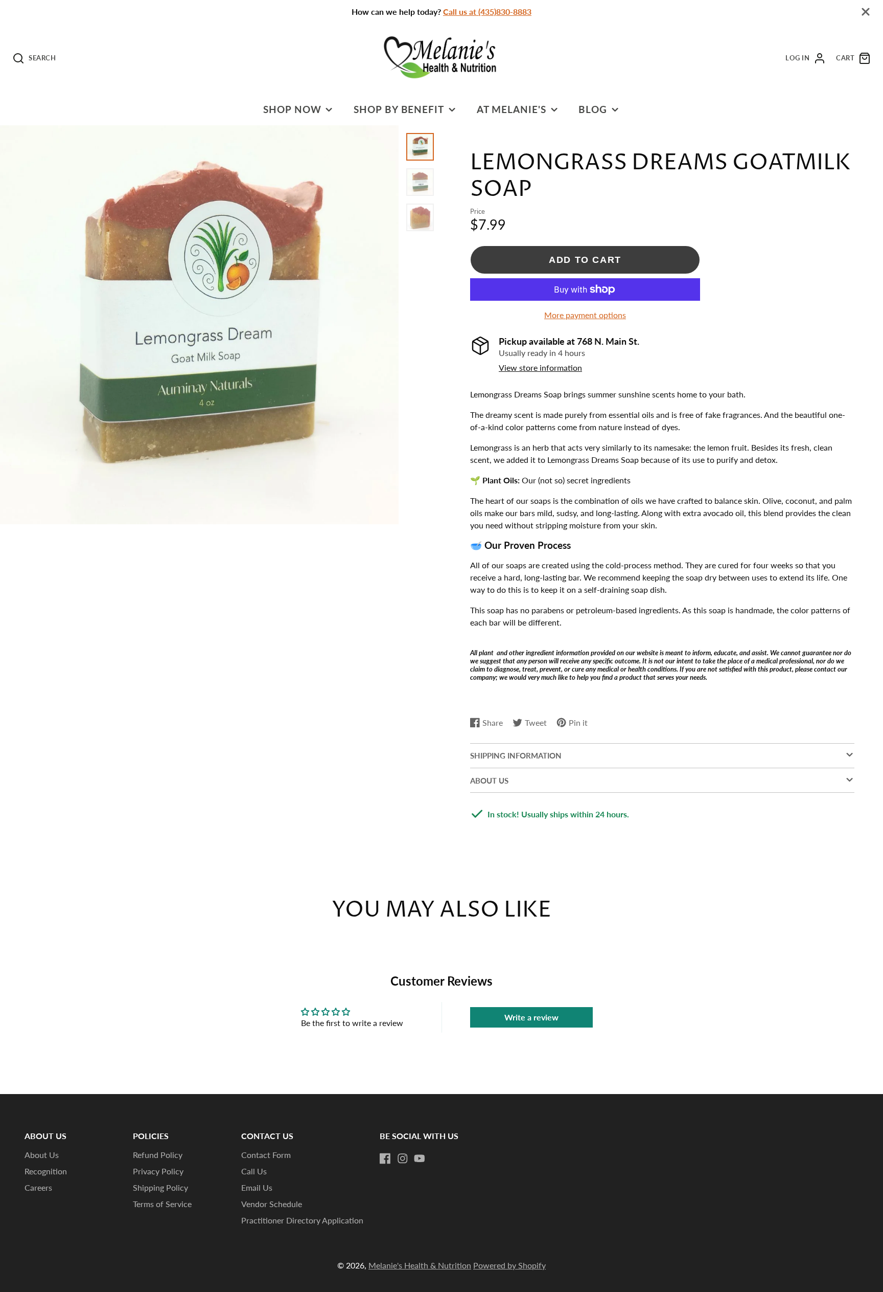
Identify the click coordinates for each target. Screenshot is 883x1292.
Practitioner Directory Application (302, 1220)
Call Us (254, 1171)
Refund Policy (157, 1155)
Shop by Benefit (399, 109)
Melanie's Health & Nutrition (419, 1265)
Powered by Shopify (509, 1265)
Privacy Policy (158, 1171)
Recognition (46, 1171)
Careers (38, 1187)
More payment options (585, 315)
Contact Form (266, 1155)
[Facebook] (385, 1158)
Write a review (531, 1017)
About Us (42, 1155)
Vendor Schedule (271, 1204)
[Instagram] (402, 1158)
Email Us (256, 1187)
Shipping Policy (160, 1187)
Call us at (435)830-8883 (487, 11)
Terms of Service (162, 1204)
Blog (592, 109)
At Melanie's (512, 109)
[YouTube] (419, 1158)
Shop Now (292, 109)
